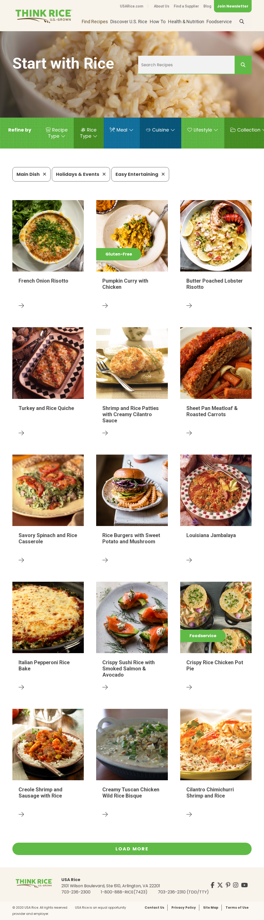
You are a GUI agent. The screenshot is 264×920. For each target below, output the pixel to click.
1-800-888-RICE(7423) (124, 892)
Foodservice (219, 21)
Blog (207, 6)
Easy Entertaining (137, 174)
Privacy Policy (183, 907)
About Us (161, 6)
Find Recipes (95, 21)
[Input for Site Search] (241, 21)
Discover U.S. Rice (128, 21)
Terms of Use (237, 907)
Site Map (210, 907)
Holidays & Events (78, 174)
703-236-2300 (75, 892)
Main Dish (28, 174)
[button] (19, 130)
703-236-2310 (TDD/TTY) (183, 892)
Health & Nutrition (186, 21)
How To (158, 21)
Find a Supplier (186, 6)
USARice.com (131, 6)
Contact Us (154, 907)
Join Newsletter (233, 6)
